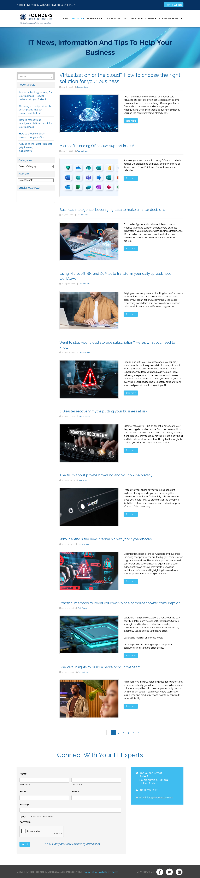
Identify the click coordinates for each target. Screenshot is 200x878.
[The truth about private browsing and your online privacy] (89, 506)
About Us (77, 18)
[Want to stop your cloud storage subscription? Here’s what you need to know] (89, 379)
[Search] (50, 76)
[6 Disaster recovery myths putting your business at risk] (89, 443)
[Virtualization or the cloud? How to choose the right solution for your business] (89, 113)
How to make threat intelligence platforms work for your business (35, 123)
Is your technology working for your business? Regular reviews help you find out (35, 96)
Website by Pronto (108, 872)
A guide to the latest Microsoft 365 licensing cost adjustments (35, 147)
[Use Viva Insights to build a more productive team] (89, 698)
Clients (150, 18)
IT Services (93, 18)
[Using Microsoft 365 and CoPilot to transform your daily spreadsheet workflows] (89, 310)
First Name (25, 784)
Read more (130, 121)
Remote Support (174, 5)
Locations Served (170, 18)
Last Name (77, 784)
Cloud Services (132, 18)
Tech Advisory (82, 87)
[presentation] (41, 831)
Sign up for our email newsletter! (37, 816)
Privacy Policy (90, 872)
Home (66, 18)
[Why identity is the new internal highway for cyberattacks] (89, 570)
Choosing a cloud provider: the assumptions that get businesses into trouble (35, 110)
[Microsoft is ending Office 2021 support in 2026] (89, 177)
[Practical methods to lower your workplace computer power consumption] (89, 634)
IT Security (111, 18)
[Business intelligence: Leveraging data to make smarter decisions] (89, 241)
